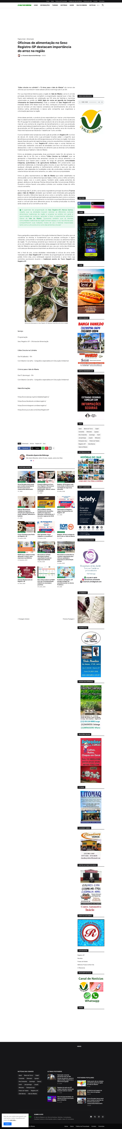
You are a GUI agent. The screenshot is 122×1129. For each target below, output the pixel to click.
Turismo (55, 5)
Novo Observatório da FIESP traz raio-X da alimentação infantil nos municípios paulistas (46, 582)
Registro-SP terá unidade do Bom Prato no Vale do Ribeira (66, 535)
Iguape (96, 431)
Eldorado (89, 431)
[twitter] (97, 203)
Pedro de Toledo (94, 441)
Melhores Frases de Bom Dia (86, 964)
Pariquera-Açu (83, 441)
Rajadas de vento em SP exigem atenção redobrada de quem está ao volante (65, 1089)
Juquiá (90, 438)
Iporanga (92, 435)
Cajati (97, 428)
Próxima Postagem (68, 619)
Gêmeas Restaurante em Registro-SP (25, 580)
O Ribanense (81, 968)
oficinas (32, 443)
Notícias (92, 5)
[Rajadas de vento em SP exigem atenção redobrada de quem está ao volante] (51, 1090)
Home (47, 1)
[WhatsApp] (43, 448)
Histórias (63, 5)
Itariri (98, 435)
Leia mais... (13, 1120)
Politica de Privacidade (61, 1)
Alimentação (30, 39)
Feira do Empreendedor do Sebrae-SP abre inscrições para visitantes (65, 1098)
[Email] (50, 448)
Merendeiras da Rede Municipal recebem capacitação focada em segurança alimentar (45, 557)
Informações (45, 5)
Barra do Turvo (88, 428)
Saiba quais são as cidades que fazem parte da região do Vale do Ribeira (95, 1082)
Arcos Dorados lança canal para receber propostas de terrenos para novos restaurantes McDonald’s (26, 487)
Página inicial (21, 39)
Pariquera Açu (30, 1087)
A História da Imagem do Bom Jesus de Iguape (94, 1091)
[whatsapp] (84, 206)
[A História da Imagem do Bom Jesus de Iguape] (81, 1092)
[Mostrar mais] (53, 448)
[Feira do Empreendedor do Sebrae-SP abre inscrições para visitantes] (51, 1099)
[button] (98, 5)
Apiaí (80, 428)
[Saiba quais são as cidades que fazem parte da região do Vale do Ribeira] (81, 1083)
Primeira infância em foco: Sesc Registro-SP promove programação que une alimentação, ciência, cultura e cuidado (46, 488)
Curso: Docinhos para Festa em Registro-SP (26, 535)
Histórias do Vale (88, 1)
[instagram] (33, 461)
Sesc (44, 443)
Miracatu (97, 438)
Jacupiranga (82, 438)
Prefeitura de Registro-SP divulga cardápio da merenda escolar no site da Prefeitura (65, 582)
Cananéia (81, 431)
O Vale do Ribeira (30, 1126)
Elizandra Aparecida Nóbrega (37, 455)
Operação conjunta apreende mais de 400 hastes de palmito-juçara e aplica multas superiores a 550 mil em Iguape (65, 1078)
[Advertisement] (61, 23)
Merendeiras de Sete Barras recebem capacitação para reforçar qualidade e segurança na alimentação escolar (65, 558)
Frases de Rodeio (83, 961)
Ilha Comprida (83, 435)
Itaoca (39, 1081)
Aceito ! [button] (7, 1124)
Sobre (52, 1)
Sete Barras (91, 444)
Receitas (80, 958)
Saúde (72, 5)
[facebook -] (31, 461)
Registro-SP (38, 443)
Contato (95, 1)
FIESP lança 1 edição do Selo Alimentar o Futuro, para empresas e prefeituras (26, 556)
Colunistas (101, 1)
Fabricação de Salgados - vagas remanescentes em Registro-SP (65, 511)
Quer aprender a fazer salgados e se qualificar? (45, 535)
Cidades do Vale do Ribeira (75, 1)
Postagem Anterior (24, 619)
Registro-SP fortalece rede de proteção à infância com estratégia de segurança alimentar (65, 487)
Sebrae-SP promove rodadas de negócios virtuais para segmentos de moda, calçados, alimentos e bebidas (26, 513)
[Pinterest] (46, 448)
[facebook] (84, 203)
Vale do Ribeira (81, 5)
